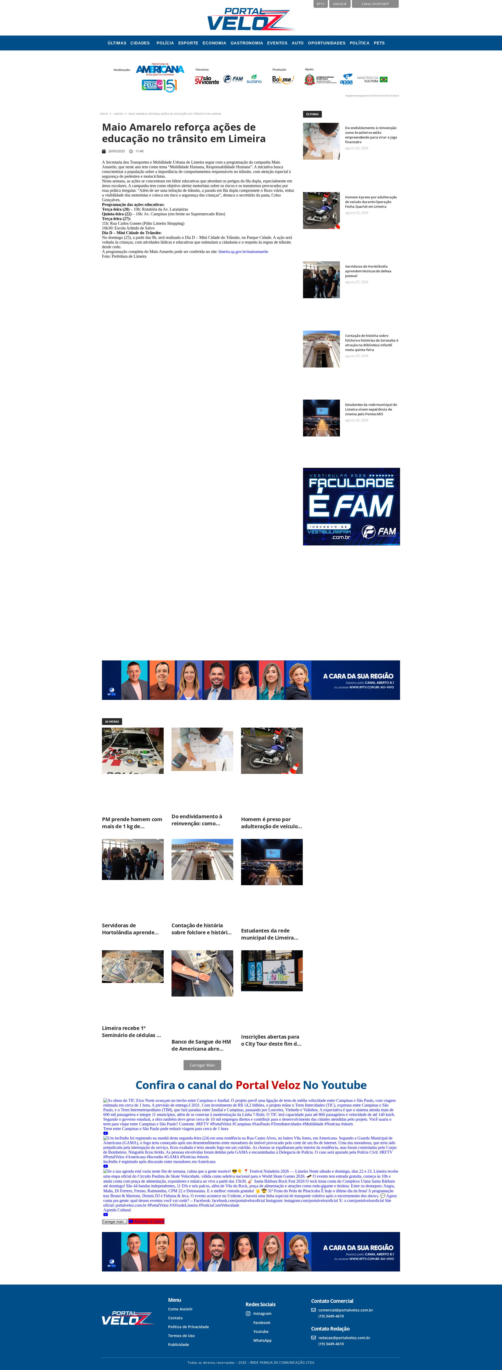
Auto (298, 43)
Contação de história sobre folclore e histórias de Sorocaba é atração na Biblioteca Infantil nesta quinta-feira (371, 342)
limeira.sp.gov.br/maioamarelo (243, 251)
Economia (214, 43)
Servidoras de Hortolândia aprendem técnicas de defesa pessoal (368, 271)
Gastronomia (247, 43)
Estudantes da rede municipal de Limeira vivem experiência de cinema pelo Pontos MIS (371, 409)
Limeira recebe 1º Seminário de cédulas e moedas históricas (130, 1035)
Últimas (117, 43)
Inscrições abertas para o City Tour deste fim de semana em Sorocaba (270, 1043)
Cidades (140, 43)
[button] (141, 43)
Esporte (188, 43)
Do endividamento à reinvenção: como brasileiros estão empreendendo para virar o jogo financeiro (371, 134)
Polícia (165, 43)
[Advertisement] (351, 598)
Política (360, 43)
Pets (379, 43)
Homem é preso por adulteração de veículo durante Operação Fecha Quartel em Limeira (371, 202)
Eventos (277, 43)
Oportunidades (326, 43)
